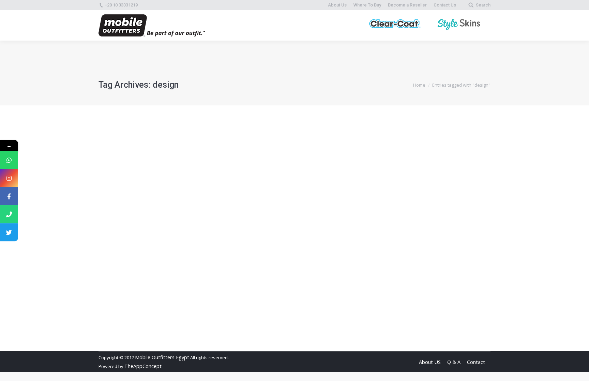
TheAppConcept (143, 366)
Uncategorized (138, 303)
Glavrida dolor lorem (139, 291)
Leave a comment (241, 303)
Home (419, 85)
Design (114, 303)
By (173, 303)
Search (483, 5)
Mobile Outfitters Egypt (162, 357)
